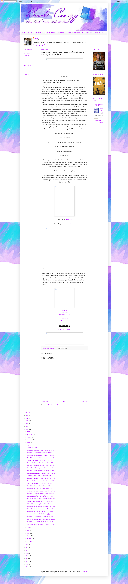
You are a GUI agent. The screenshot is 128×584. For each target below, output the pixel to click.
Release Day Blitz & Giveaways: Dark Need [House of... (40, 524)
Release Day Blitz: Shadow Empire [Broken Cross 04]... (40, 450)
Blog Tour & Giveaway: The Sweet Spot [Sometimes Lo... (41, 499)
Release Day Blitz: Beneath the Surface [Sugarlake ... (40, 511)
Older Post (84, 401)
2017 (27, 553)
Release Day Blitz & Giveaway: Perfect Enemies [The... (40, 509)
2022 (27, 426)
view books (101, 122)
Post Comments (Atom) (54, 405)
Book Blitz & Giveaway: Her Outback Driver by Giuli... (40, 470)
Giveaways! (61, 32)
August (29, 442)
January (29, 541)
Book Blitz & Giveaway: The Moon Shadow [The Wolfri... (41, 493)
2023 (27, 423)
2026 (27, 415)
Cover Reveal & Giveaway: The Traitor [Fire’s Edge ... (40, 501)
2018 (27, 550)
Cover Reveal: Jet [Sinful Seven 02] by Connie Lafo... (40, 496)
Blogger (85, 571)
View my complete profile (39, 45)
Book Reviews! (40, 32)
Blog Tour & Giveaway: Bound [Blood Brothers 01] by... (41, 481)
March (29, 536)
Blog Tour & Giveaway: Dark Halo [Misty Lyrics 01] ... (40, 483)
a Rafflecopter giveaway (64, 329)
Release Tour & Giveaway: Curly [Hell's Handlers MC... (40, 468)
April (28, 533)
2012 (27, 567)
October (29, 437)
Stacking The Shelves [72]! (33, 447)
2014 (27, 561)
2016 (27, 556)
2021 (27, 429)
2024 (27, 421)
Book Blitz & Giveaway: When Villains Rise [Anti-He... (40, 522)
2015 (27, 558)
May (28, 530)
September (30, 440)
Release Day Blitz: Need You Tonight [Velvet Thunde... (40, 488)
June (28, 528)
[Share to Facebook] (64, 348)
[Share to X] (62, 348)
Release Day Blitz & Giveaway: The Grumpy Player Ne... (41, 506)
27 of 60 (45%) (97, 120)
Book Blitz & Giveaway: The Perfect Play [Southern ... (40, 514)
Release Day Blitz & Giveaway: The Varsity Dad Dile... (40, 475)
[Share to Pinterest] (66, 348)
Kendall (36, 38)
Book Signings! (51, 32)
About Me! (89, 32)
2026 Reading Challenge (99, 105)
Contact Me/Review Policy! (75, 32)
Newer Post (45, 401)
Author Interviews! (27, 32)
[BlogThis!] (61, 348)
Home (64, 401)
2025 (27, 418)
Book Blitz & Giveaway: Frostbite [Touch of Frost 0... (40, 452)
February (30, 538)
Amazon (72, 224)
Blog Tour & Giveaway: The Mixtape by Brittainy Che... (41, 519)
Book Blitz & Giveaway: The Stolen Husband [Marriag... (40, 465)
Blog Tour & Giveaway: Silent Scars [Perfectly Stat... (40, 463)
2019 (27, 547)
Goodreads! (69, 219)
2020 (27, 545)
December (30, 431)
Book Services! (99, 32)
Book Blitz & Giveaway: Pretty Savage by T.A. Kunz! (40, 486)
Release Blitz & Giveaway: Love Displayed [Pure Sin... (40, 455)
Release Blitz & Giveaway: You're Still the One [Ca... (40, 504)
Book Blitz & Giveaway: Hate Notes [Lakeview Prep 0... (40, 516)
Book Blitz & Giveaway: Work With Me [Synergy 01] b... (41, 478)
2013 (27, 564)
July (28, 445)
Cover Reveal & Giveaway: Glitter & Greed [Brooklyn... (41, 473)
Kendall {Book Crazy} (101, 110)
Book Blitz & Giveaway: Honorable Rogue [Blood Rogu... (41, 491)
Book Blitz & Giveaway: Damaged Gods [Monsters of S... (41, 458)
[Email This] (59, 348)
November (30, 434)
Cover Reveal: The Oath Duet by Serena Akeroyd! (39, 460)
